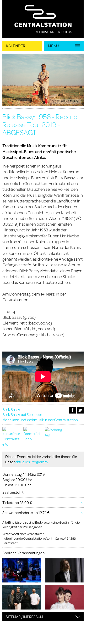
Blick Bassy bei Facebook (22, 414)
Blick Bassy (11, 409)
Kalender (15, 46)
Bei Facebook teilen (72, 410)
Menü (53, 46)
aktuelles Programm (31, 461)
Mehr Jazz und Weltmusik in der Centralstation (40, 419)
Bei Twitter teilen (80, 410)
